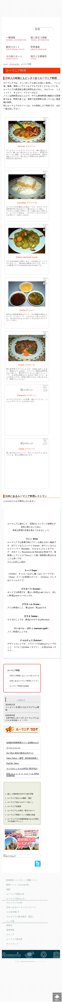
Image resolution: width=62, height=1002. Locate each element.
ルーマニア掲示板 (14, 939)
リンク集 (10, 921)
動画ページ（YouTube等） (18, 885)
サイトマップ (12, 944)
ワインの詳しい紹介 (16, 562)
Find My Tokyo (12, 763)
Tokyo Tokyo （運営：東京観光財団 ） (22, 758)
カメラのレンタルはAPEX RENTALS (21, 769)
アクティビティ (14, 64)
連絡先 (9, 925)
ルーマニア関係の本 (15, 894)
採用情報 (10, 930)
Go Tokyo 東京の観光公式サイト (20, 753)
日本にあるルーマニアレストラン (21, 907)
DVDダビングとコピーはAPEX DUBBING (22, 775)
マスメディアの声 (14, 903)
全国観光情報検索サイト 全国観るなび (22, 743)
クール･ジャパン (13, 748)
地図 (8, 889)
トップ (5, 64)
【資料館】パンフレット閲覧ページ (21, 880)
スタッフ (10, 934)
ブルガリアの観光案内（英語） (20, 916)
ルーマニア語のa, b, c (16, 898)
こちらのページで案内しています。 (19, 501)
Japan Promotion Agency (40, 961)
